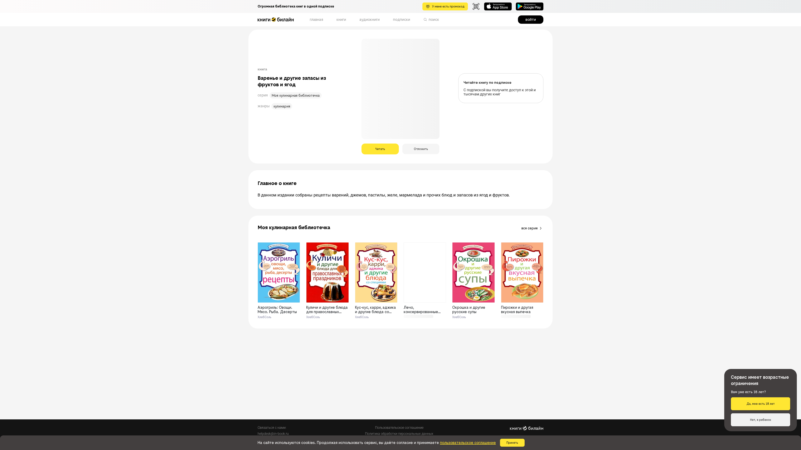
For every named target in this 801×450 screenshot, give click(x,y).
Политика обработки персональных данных (399, 434)
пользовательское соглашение (468, 442)
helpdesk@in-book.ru (273, 434)
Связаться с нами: (272, 428)
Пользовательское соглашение (399, 428)
